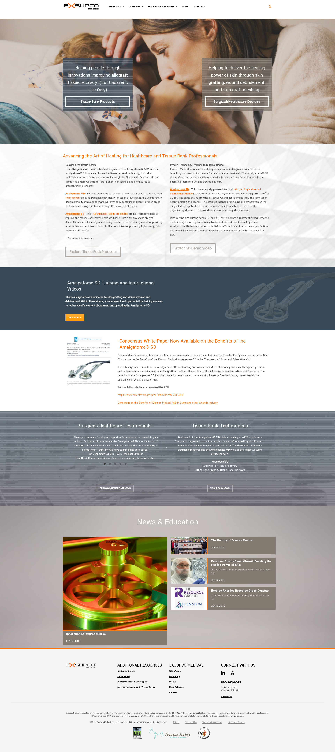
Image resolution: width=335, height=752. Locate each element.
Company (134, 6)
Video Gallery (123, 676)
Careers (173, 692)
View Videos (74, 317)
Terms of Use (191, 722)
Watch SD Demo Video (193, 248)
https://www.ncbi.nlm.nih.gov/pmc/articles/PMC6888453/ (151, 395)
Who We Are (175, 671)
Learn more (73, 641)
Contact (199, 6)
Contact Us (226, 696)
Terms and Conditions (212, 722)
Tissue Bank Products (98, 101)
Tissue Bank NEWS (220, 488)
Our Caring (174, 676)
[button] (64, 447)
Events (172, 682)
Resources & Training (161, 6)
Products (115, 6)
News (185, 6)
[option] (115, 447)
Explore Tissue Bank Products (93, 251)
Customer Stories (126, 671)
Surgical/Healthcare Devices (237, 101)
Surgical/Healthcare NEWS (115, 488)
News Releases (176, 687)
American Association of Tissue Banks (136, 687)
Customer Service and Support (132, 682)
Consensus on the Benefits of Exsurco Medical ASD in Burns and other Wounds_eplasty (168, 403)
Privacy (176, 722)
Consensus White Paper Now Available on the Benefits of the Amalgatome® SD (183, 344)
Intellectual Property (236, 722)
